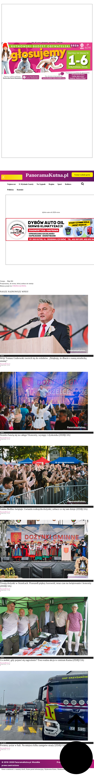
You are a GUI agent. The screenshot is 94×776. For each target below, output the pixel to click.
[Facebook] (3, 177)
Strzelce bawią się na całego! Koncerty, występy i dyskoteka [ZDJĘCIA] (35, 435)
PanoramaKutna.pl (5, 363)
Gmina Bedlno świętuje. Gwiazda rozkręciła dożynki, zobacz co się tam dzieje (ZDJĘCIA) (43, 509)
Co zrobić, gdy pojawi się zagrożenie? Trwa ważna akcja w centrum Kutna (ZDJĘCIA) (42, 660)
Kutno (2, 355)
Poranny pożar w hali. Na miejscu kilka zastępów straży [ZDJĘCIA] (33, 745)
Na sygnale (3, 742)
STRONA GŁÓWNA (19, 286)
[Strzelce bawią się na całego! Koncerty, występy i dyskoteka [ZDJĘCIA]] (47, 401)
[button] (47, 81)
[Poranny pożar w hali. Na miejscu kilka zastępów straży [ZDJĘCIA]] (47, 706)
